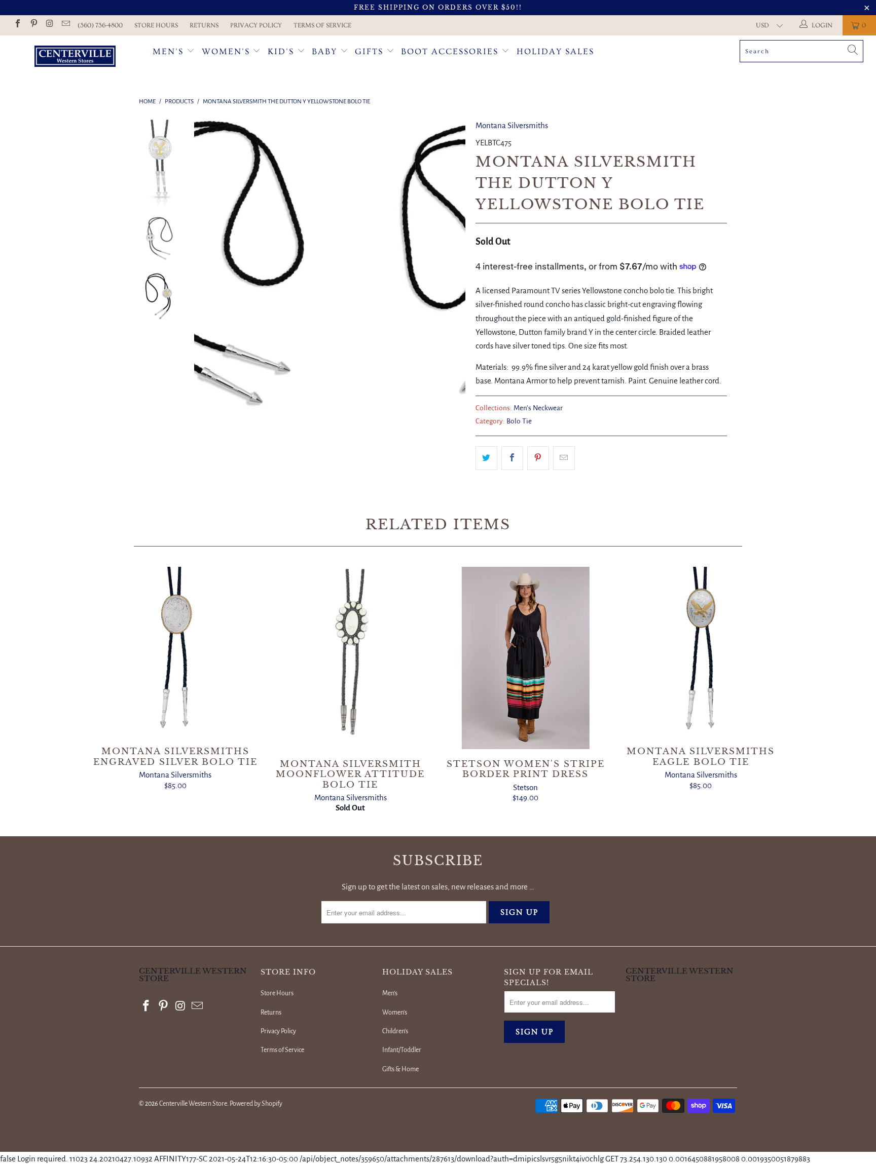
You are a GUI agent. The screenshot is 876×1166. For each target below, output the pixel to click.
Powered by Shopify (256, 1103)
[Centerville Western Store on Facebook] (17, 25)
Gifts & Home (400, 1069)
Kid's (281, 51)
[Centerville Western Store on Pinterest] (33, 25)
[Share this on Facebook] (512, 458)
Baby (326, 51)
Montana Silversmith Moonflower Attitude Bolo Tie (350, 658)
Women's (226, 51)
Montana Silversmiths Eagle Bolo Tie (701, 652)
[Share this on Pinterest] (538, 458)
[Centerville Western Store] (75, 57)
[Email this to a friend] (564, 458)
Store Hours (156, 25)
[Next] (451, 279)
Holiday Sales (555, 51)
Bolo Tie (519, 421)
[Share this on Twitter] (486, 458)
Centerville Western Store (193, 1103)
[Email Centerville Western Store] (64, 25)
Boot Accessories (451, 51)
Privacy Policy (256, 25)
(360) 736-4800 (100, 25)
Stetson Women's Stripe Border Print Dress (526, 658)
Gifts (370, 51)
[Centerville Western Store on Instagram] (49, 25)
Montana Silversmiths (512, 125)
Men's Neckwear (538, 408)
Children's (395, 1031)
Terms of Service (322, 25)
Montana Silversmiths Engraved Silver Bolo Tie (175, 652)
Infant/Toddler (401, 1050)
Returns (204, 25)
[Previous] (209, 279)
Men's (168, 51)
